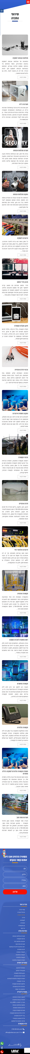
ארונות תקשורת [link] (21, 939)
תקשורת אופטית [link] (20, 952)
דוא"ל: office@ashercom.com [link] (14, 1032)
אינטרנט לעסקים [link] (20, 968)
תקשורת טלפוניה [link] (20, 957)
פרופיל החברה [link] (21, 912)
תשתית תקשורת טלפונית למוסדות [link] (16, 978)
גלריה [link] (23, 917)
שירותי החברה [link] (21, 915)
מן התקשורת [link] (21, 925)
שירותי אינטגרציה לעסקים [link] (18, 1021)
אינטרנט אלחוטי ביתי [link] (19, 941)
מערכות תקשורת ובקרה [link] (19, 1010)
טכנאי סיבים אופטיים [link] (19, 976)
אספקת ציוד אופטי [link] (20, 989)
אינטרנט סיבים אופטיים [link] (19, 986)
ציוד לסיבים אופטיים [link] (19, 1016)
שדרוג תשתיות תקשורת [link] (19, 1018)
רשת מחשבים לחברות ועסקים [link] (17, 947)
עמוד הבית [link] (22, 909)
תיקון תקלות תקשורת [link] (19, 973)
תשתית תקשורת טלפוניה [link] (18, 960)
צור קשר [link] (23, 928)
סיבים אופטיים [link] (21, 949)
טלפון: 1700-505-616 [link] (17, 1029)
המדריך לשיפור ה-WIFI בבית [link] (17, 1002)
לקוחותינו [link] (22, 920)
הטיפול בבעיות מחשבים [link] (19, 1000)
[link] (3, 2)
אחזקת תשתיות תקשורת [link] (18, 984)
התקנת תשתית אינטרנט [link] (19, 997)
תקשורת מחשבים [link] (20, 955)
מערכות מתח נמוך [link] (20, 944)
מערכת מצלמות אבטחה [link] (18, 936)
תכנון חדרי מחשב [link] (20, 970)
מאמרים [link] (23, 923)
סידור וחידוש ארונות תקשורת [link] (17, 1013)
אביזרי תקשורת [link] (21, 981)
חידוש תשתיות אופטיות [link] (19, 1008)
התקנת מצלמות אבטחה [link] (19, 1005)
